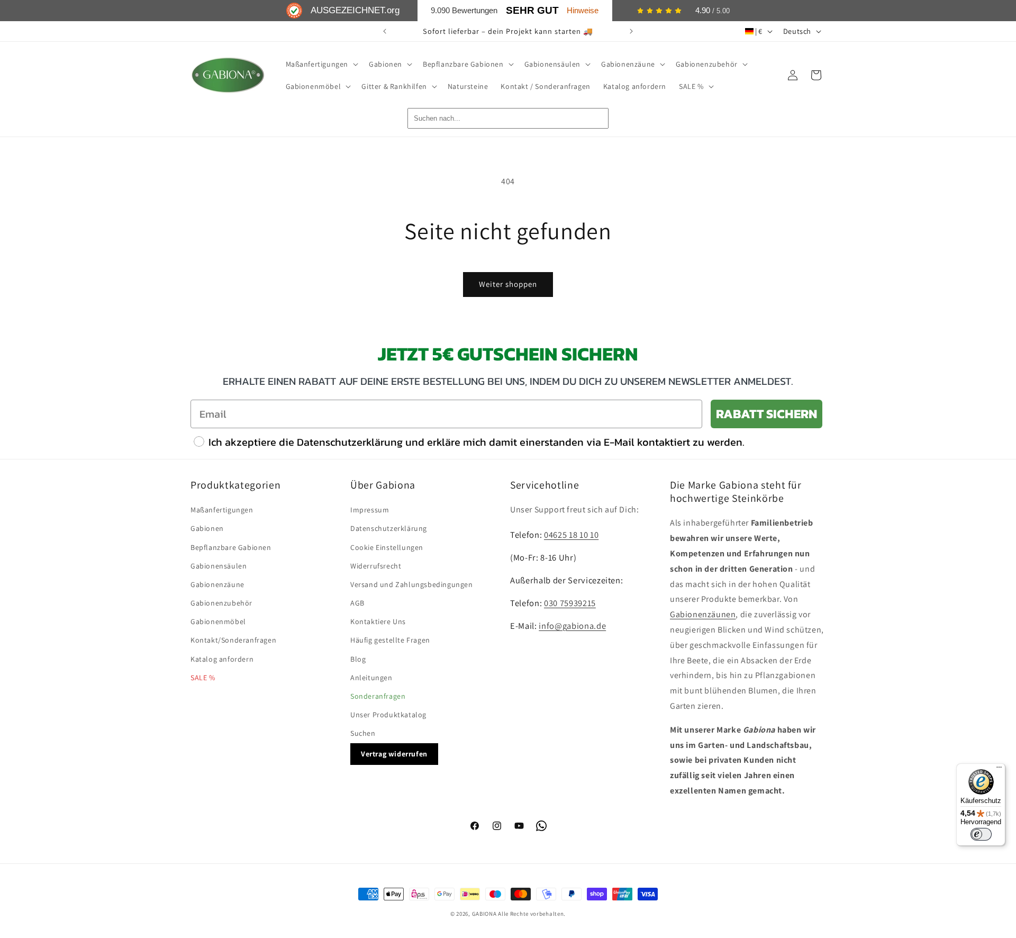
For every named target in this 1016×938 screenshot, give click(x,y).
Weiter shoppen (508, 284)
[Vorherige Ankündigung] (384, 31)
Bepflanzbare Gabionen (230, 547)
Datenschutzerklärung (388, 528)
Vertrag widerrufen (394, 754)
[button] (321, 64)
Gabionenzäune (217, 584)
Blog (358, 659)
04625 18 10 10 (571, 534)
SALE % (202, 677)
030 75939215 (570, 603)
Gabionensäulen (218, 566)
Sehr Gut (532, 10)
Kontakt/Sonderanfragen (233, 640)
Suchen (363, 733)
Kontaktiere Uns (378, 621)
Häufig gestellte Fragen (390, 640)
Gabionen (207, 528)
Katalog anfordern (221, 659)
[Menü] (999, 769)
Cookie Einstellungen (386, 547)
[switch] (981, 834)
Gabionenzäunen (703, 614)
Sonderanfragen (377, 696)
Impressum (369, 510)
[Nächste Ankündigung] (631, 31)
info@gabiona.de (572, 626)
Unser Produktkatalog (388, 714)
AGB (357, 603)
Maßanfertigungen (221, 510)
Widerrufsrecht (375, 566)
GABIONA (484, 913)
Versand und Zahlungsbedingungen (411, 584)
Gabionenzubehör (221, 603)
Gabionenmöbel (218, 621)
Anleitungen (371, 677)
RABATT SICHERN (766, 413)
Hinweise (582, 10)
